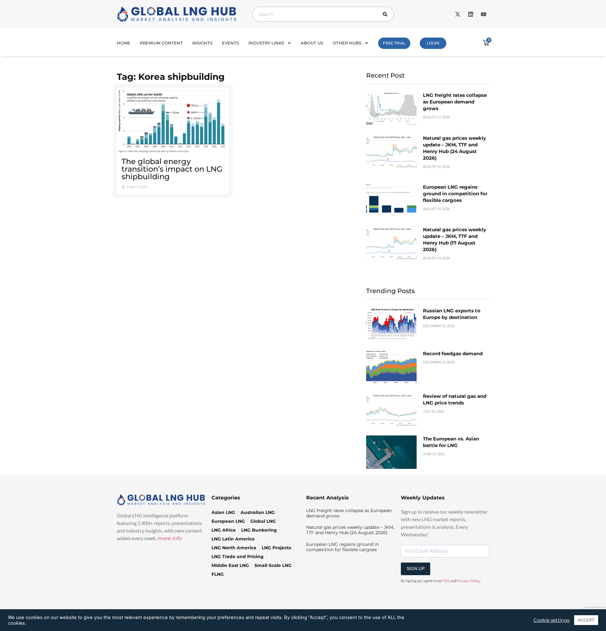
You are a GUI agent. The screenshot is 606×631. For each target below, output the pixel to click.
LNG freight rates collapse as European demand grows (455, 101)
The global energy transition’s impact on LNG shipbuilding (172, 169)
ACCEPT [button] (586, 619)
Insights (202, 42)
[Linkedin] (470, 14)
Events (230, 42)
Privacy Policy (468, 581)
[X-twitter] (457, 14)
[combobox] (323, 14)
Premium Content (161, 42)
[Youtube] (483, 14)
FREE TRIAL (394, 43)
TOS (446, 581)
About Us (312, 42)
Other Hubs (347, 42)
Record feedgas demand (453, 354)
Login (433, 43)
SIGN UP (416, 568)
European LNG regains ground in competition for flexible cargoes (455, 193)
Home (123, 42)
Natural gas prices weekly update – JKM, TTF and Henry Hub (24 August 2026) (350, 529)
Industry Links (266, 42)
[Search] (386, 14)
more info (169, 538)
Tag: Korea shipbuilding (171, 76)
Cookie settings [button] (551, 620)
